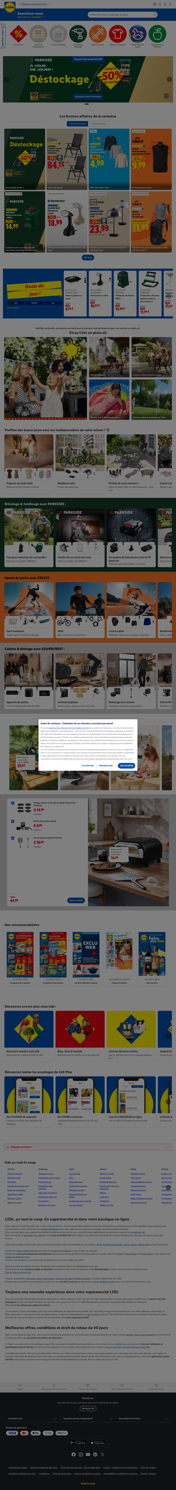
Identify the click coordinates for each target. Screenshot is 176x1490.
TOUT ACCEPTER (126, 765)
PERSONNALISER (106, 765)
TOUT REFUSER (88, 765)
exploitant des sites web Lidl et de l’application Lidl (69, 728)
